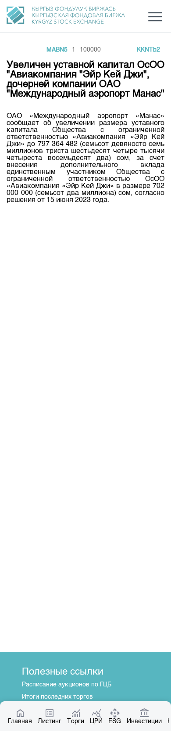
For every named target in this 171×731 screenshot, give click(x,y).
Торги (75, 721)
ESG (114, 721)
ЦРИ (96, 721)
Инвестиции (144, 721)
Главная (20, 721)
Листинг (49, 721)
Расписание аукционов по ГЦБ (66, 685)
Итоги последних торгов (57, 697)
